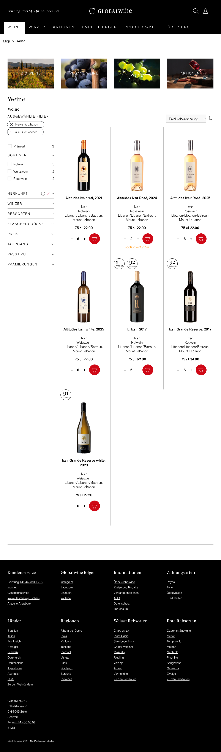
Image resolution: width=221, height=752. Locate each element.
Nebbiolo (172, 652)
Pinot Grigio (121, 636)
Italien (11, 636)
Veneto (65, 657)
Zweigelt (172, 674)
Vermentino (121, 674)
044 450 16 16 (37, 11)
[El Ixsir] (137, 297)
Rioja (64, 636)
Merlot (171, 636)
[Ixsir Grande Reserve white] (83, 428)
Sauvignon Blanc (124, 641)
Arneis (118, 668)
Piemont (66, 652)
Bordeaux (67, 668)
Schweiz (13, 652)
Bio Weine (31, 73)
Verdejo (118, 663)
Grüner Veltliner (123, 647)
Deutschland (16, 663)
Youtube (66, 598)
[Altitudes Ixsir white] (83, 297)
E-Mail (12, 728)
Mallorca (66, 641)
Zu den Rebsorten (125, 679)
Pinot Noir (173, 657)
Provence (66, 679)
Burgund (66, 674)
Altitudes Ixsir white (83, 329)
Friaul (64, 663)
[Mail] (56, 11)
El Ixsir (137, 329)
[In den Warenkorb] (94, 238)
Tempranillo (174, 641)
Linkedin (66, 593)
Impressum (121, 609)
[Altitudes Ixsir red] (83, 165)
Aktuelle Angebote (19, 603)
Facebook (67, 587)
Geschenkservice (18, 593)
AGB (117, 598)
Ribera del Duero (71, 631)
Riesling (119, 657)
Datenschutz (121, 603)
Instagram (67, 582)
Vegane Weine (84, 73)
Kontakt (12, 587)
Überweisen (174, 593)
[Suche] (195, 11)
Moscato (119, 652)
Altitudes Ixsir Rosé (137, 198)
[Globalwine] (111, 11)
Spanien (13, 631)
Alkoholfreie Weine (137, 73)
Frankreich (14, 641)
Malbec (171, 647)
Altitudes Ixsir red (83, 198)
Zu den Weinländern (20, 684)
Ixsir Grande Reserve (190, 329)
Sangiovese (174, 663)
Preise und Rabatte (126, 587)
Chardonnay (121, 631)
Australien (14, 674)
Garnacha (173, 668)
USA (11, 679)
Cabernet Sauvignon (179, 631)
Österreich (14, 657)
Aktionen (190, 73)
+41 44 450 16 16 (31, 582)
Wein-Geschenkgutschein (23, 598)
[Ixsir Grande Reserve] (190, 297)
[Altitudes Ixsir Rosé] (137, 165)
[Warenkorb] (211, 11)
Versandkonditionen (126, 593)
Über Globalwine (124, 582)
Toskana (66, 647)
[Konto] (205, 11)
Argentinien (15, 668)
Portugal (13, 647)
